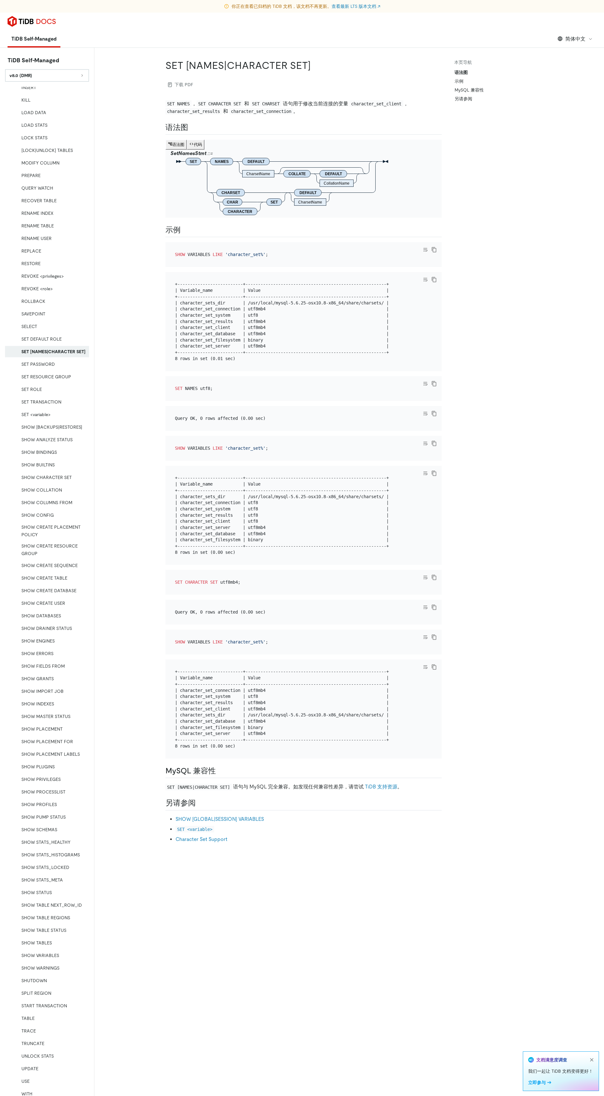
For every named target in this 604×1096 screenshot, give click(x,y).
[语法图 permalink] (193, 127)
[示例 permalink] (185, 230)
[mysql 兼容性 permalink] (221, 771)
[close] (591, 1059)
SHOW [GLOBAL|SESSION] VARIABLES (220, 819)
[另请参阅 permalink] (200, 803)
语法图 (461, 72)
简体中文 (575, 39)
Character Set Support (201, 839)
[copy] (434, 249)
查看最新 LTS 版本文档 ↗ (356, 6)
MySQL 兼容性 (469, 89)
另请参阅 (463, 98)
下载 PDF (184, 84)
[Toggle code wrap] (425, 249)
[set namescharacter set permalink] (316, 65)
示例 (459, 81)
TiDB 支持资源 (381, 787)
